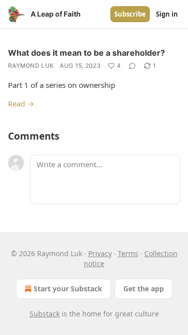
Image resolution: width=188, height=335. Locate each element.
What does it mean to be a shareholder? (86, 53)
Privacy (100, 253)
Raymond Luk (31, 65)
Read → (21, 103)
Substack (45, 313)
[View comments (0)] (132, 66)
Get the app (143, 288)
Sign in (167, 14)
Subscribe (130, 14)
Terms (128, 253)
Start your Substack (68, 288)
